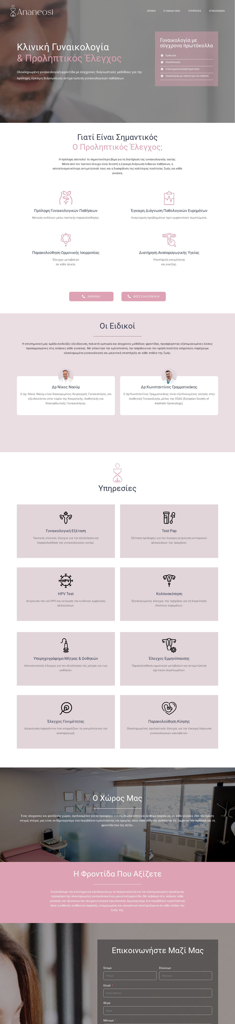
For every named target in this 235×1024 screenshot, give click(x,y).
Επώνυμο (165, 968)
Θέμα (106, 1003)
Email (106, 985)
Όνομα (107, 968)
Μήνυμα (108, 1020)
